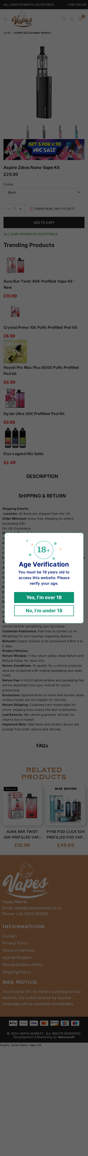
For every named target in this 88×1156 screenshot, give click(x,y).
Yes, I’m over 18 (44, 597)
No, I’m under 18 (44, 610)
